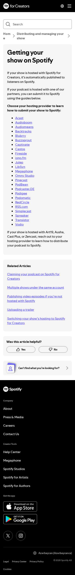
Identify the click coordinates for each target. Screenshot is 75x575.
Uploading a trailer (20, 309)
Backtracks (23, 131)
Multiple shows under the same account (35, 287)
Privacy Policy (37, 561)
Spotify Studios (14, 469)
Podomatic (23, 197)
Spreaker (22, 215)
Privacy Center (19, 561)
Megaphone (24, 171)
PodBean (21, 184)
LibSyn (20, 166)
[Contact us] (66, 368)
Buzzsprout (23, 140)
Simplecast (23, 211)
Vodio (19, 224)
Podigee (21, 193)
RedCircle (22, 202)
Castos (20, 149)
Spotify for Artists (15, 477)
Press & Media (13, 417)
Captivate (22, 144)
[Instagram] (21, 536)
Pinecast (21, 180)
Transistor (22, 220)
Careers (9, 425)
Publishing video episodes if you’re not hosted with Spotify (34, 298)
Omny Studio (24, 175)
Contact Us (11, 434)
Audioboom (23, 122)
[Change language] (62, 6)
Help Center (12, 452)
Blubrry (20, 135)
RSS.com (21, 206)
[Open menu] (69, 6)
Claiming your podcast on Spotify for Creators (33, 276)
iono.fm (20, 158)
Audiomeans (24, 127)
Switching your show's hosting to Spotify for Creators (36, 320)
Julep (19, 162)
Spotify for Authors (16, 485)
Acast (19, 118)
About (7, 408)
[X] (8, 536)
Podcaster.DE (24, 189)
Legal (6, 561)
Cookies (7, 569)
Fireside (21, 153)
